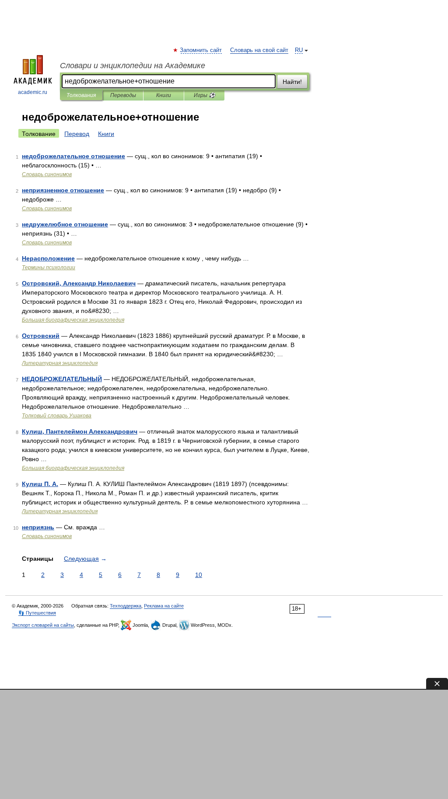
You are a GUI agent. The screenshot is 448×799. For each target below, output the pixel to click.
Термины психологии (48, 267)
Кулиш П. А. (40, 483)
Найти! (292, 81)
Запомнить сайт (201, 50)
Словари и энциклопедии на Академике (132, 65)
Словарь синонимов (47, 174)
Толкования (81, 95)
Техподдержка (125, 605)
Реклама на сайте (164, 605)
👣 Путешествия (37, 612)
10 (198, 574)
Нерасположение (48, 258)
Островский (41, 335)
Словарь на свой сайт (259, 50)
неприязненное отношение (63, 190)
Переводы (123, 95)
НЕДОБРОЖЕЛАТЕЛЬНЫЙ (62, 378)
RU (299, 50)
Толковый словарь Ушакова (56, 416)
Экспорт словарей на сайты (43, 625)
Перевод (76, 133)
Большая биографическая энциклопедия (73, 320)
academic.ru (32, 92)
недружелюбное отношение (65, 224)
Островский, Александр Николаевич (79, 283)
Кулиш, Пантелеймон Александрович (79, 431)
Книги (163, 95)
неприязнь (38, 527)
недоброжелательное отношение (73, 156)
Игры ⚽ (204, 95)
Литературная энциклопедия (60, 363)
